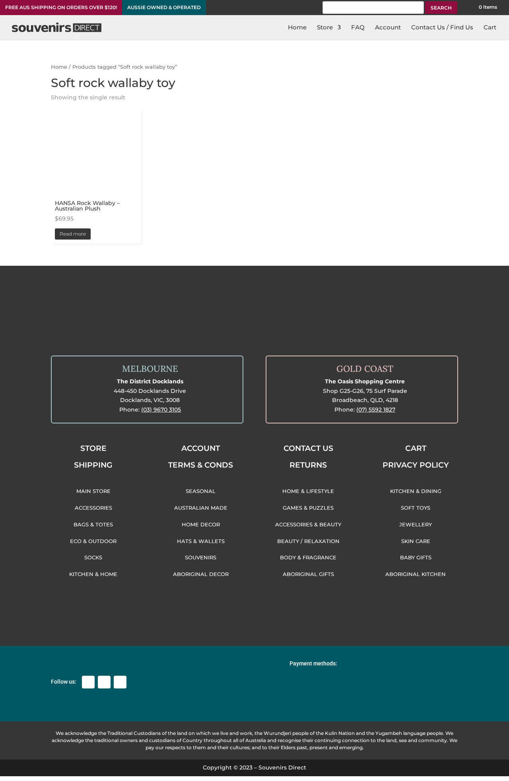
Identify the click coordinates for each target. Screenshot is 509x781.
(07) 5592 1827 (375, 409)
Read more (73, 234)
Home (59, 67)
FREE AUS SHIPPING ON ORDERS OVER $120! (61, 7)
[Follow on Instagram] (104, 682)
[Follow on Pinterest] (120, 682)
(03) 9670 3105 (161, 409)
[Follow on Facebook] (88, 682)
